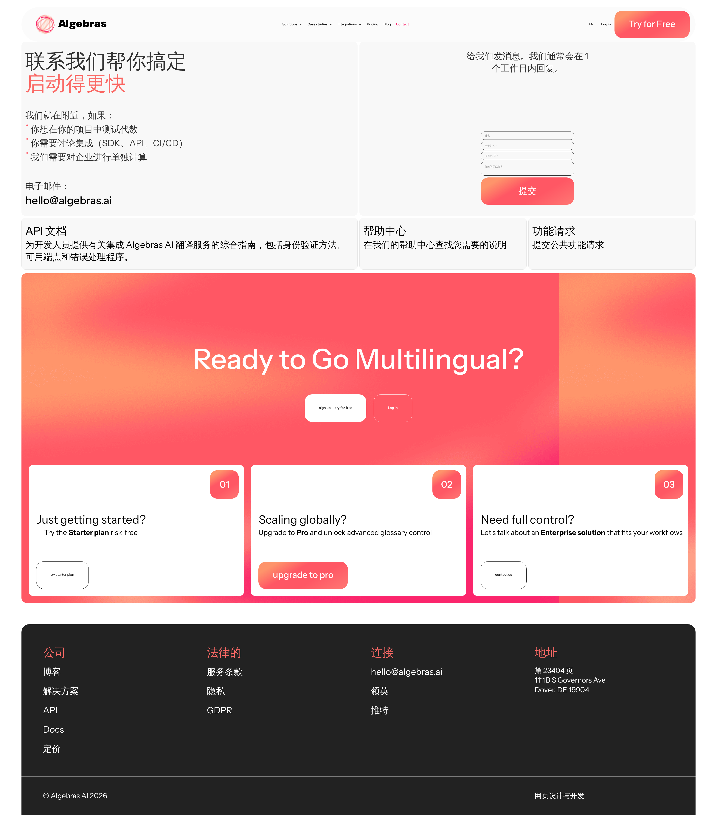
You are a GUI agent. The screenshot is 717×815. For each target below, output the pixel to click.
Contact (402, 24)
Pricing (372, 24)
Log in (606, 24)
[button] (292, 24)
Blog (387, 24)
